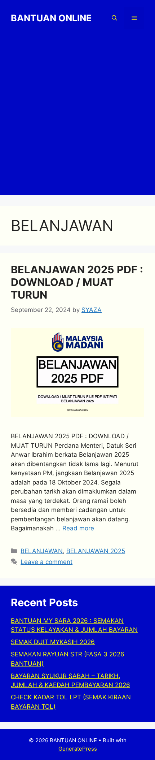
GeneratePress (77, 748)
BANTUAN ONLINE (51, 18)
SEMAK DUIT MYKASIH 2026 (53, 642)
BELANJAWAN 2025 (95, 551)
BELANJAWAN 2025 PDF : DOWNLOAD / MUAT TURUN (77, 282)
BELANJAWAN (42, 551)
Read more (78, 528)
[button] (114, 18)
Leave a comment (46, 561)
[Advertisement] (77, 117)
